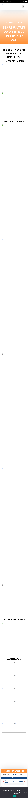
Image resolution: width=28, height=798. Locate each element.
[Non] (26, 792)
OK (14, 795)
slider (20, 22)
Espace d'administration (7, 1)
